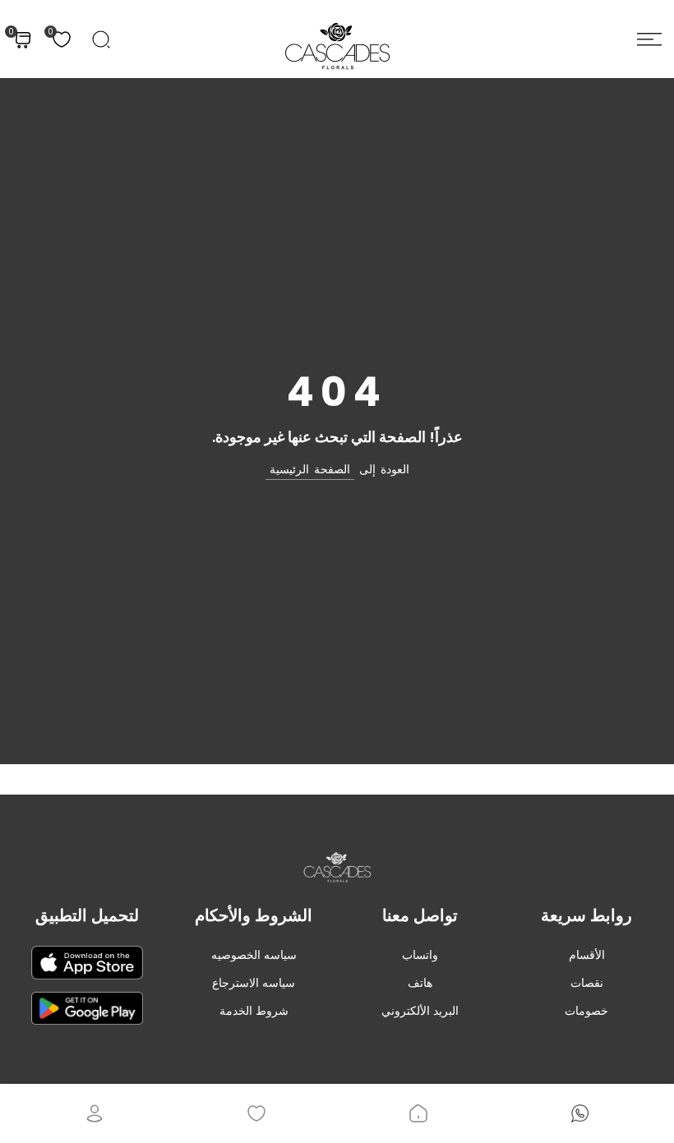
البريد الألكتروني (420, 1010)
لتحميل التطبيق (87, 915)
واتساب (420, 955)
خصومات (586, 1010)
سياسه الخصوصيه (254, 955)
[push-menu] (649, 39)
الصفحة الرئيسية (310, 469)
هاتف (420, 983)
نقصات (586, 983)
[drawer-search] (101, 39)
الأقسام (587, 955)
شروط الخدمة (254, 1010)
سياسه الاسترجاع (253, 983)
